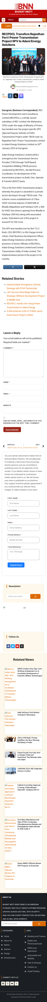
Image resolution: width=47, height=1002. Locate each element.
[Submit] (35, 596)
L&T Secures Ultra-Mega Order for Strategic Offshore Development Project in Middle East (26, 296)
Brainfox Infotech (25, 997)
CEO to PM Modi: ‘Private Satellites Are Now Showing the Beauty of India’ (28, 740)
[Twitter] (13, 646)
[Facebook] (8, 646)
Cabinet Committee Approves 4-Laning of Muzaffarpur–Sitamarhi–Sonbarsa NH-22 (28, 787)
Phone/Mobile (14, 535)
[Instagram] (22, 646)
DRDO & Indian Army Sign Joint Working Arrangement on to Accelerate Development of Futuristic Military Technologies (29, 672)
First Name (13, 498)
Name (6, 382)
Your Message (14, 547)
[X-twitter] (16, 983)
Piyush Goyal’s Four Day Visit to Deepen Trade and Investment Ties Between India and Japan (29, 756)
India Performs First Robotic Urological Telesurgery (28, 713)
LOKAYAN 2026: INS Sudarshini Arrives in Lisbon (29, 770)
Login (34, 997)
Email (6, 394)
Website (7, 405)
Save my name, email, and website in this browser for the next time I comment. (22, 422)
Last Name (12, 510)
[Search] (44, 20)
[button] (3, 20)
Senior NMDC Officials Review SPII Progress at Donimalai (29, 864)
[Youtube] (17, 646)
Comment (8, 348)
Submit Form (16, 565)
